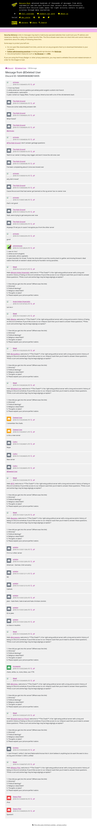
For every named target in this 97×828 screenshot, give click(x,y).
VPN (48, 54)
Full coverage (27, 14)
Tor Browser (39, 54)
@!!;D (12, 484)
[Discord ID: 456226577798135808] (9, 419)
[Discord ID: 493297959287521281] (9, 443)
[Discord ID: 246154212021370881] (9, 102)
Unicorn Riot (25, 3)
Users (34, 22)
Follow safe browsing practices (18, 51)
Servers (24, 22)
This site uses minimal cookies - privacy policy (50, 825)
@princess (10, 131)
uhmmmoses (17, 246)
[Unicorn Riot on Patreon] (48, 17)
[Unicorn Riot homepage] (14, 5)
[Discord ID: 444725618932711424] (9, 798)
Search (43, 22)
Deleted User (21, 68)
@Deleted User (16, 389)
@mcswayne (15, 637)
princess (16, 82)
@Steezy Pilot (15, 768)
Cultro (15, 442)
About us (64, 14)
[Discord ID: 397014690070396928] (9, 83)
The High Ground (19, 101)
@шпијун (14, 518)
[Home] (14, 23)
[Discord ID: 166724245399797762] (9, 303)
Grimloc (16, 748)
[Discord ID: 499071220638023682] (9, 667)
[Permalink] (34, 84)
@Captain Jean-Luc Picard (20, 719)
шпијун (15, 547)
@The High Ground (13, 143)
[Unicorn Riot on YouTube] (44, 17)
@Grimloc (14, 684)
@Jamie (13, 319)
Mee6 (15, 267)
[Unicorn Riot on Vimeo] (39, 17)
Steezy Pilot (17, 797)
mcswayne (16, 666)
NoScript (58, 51)
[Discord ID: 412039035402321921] (9, 548)
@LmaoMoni (15, 354)
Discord (10, 68)
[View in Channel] (31, 84)
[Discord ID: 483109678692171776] (9, 247)
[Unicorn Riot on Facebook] (34, 17)
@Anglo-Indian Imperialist (20, 273)
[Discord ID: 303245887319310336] (9, 749)
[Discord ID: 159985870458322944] (9, 268)
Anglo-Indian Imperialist (21, 302)
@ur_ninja (25, 17)
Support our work (47, 14)
